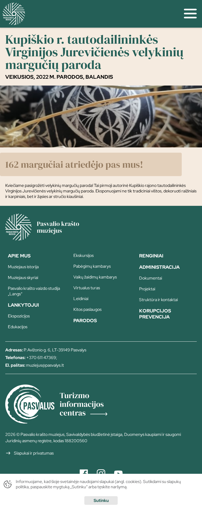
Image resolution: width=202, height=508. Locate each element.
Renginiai (151, 256)
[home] (89, 14)
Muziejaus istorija (23, 267)
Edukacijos (17, 327)
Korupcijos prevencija (155, 314)
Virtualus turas (86, 288)
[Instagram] (101, 473)
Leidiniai (80, 298)
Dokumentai (150, 278)
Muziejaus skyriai (23, 277)
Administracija (159, 267)
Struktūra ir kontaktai (158, 299)
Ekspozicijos (19, 316)
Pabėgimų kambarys (92, 266)
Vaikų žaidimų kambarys (95, 277)
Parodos (85, 320)
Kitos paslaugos (87, 309)
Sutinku (101, 500)
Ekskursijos (83, 255)
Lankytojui (23, 305)
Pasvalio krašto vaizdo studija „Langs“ (34, 291)
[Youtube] (118, 473)
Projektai (147, 289)
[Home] (50, 238)
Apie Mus (19, 256)
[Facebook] (84, 473)
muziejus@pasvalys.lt (45, 365)
